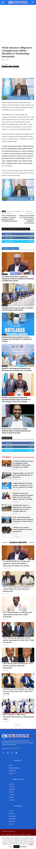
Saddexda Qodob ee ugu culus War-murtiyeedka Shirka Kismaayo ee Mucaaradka (23, 475)
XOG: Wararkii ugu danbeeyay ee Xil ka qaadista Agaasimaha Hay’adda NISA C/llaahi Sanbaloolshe (18, 640)
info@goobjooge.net (14, 748)
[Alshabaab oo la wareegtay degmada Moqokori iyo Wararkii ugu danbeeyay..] (7, 530)
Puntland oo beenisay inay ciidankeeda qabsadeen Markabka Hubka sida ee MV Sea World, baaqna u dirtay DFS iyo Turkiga (16, 400)
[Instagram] (7, 753)
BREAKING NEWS (5, 395)
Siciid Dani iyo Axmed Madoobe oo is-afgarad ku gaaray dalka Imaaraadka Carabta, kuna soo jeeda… (18, 691)
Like (32, 234)
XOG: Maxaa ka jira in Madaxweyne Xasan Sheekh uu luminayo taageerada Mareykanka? (18, 666)
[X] (12, 753)
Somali (10, 66)
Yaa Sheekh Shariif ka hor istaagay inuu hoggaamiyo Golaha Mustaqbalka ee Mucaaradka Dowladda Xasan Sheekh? (18, 279)
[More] (21, 73)
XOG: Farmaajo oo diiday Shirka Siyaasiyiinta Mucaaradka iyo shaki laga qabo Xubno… (18, 717)
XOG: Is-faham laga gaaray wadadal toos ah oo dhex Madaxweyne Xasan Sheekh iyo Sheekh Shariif (18, 589)
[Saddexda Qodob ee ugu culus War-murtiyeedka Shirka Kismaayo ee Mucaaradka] (18, 294)
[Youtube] (16, 753)
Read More (23, 846)
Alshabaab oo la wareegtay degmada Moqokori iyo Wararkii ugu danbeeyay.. (22, 529)
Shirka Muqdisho (16, 211)
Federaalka (4, 274)
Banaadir (4, 334)
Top (23, 211)
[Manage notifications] (31, 844)
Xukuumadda (16, 66)
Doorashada (4, 66)
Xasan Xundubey (28, 211)
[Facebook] (3, 753)
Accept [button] (16, 846)
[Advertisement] (18, 24)
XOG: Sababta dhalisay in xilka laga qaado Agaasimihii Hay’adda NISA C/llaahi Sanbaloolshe (17, 614)
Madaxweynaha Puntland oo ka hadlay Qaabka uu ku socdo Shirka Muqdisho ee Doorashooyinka (26, 219)
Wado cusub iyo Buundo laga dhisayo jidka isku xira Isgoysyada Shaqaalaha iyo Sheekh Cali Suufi (23, 519)
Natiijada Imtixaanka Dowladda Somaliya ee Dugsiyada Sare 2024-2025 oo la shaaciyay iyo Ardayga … (17, 339)
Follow (31, 237)
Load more (17, 537)
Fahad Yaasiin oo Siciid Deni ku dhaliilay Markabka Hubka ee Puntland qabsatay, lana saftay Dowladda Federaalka (16, 431)
